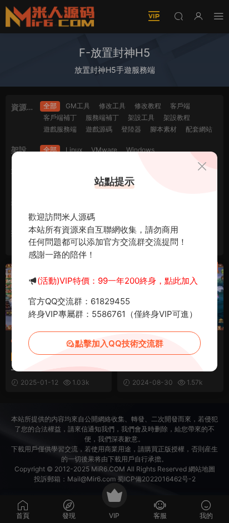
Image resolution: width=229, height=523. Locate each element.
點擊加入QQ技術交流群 (119, 343)
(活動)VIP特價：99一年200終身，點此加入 (117, 280)
